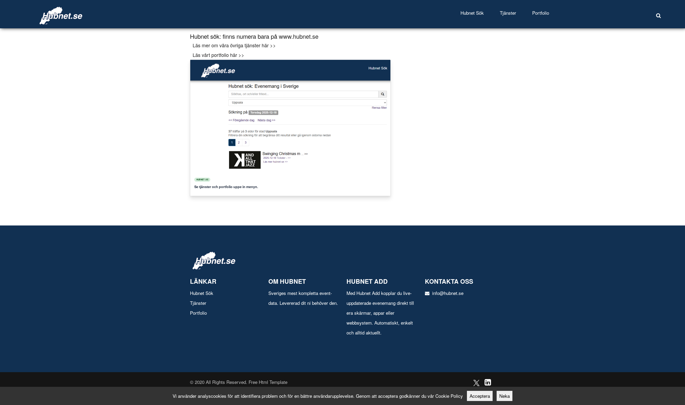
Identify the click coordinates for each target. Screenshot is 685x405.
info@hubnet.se (447, 293)
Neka (504, 395)
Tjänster (508, 12)
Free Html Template (268, 382)
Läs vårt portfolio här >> (218, 54)
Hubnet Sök (472, 12)
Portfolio (540, 12)
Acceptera (480, 395)
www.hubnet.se (298, 36)
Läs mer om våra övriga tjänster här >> (234, 45)
